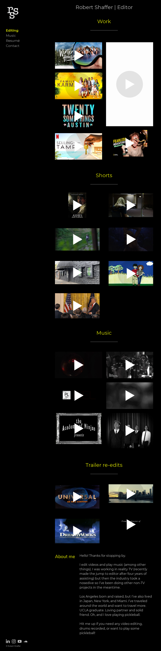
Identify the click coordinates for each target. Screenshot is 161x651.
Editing (12, 30)
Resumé (13, 40)
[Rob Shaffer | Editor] (12, 27)
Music (11, 35)
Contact (12, 46)
